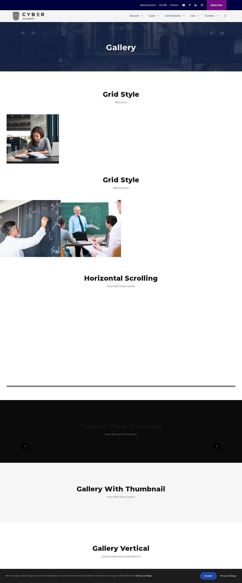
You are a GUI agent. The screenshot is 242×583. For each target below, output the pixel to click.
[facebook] (189, 5)
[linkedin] (196, 5)
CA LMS (163, 5)
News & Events (148, 5)
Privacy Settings (228, 575)
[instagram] (202, 5)
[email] (183, 5)
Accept (208, 575)
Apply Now (217, 5)
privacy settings (144, 575)
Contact (174, 5)
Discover (134, 15)
